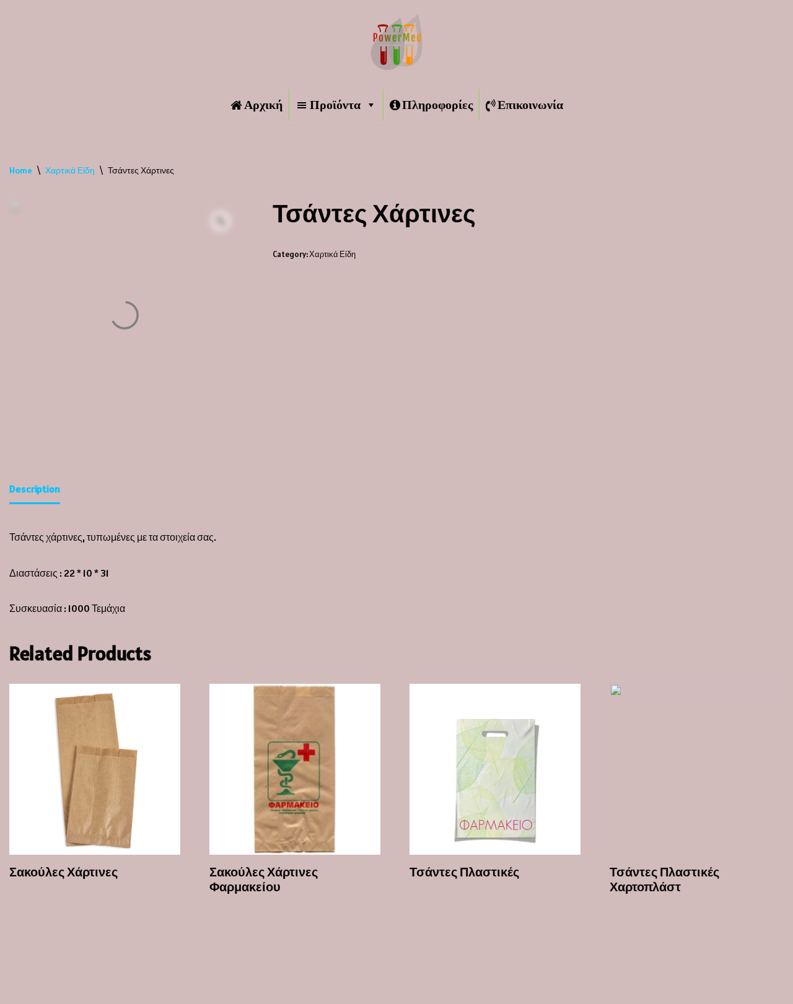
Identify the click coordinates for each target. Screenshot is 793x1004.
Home (20, 170)
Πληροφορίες (437, 105)
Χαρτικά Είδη (70, 170)
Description (34, 488)
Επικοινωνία (530, 105)
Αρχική (263, 105)
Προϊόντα (335, 105)
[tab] (34, 490)
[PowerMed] (396, 42)
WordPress (115, 988)
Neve (20, 988)
